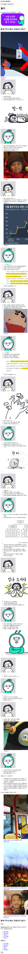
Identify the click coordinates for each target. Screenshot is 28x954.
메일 (5, 948)
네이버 (5, 937)
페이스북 (6, 933)
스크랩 (2, 78)
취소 (2, 952)
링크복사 (6, 949)
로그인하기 (10, 4)
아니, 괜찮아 (4, 4)
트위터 (5, 934)
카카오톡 (6, 936)
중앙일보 (6, 931)
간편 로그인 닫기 (8, 928)
